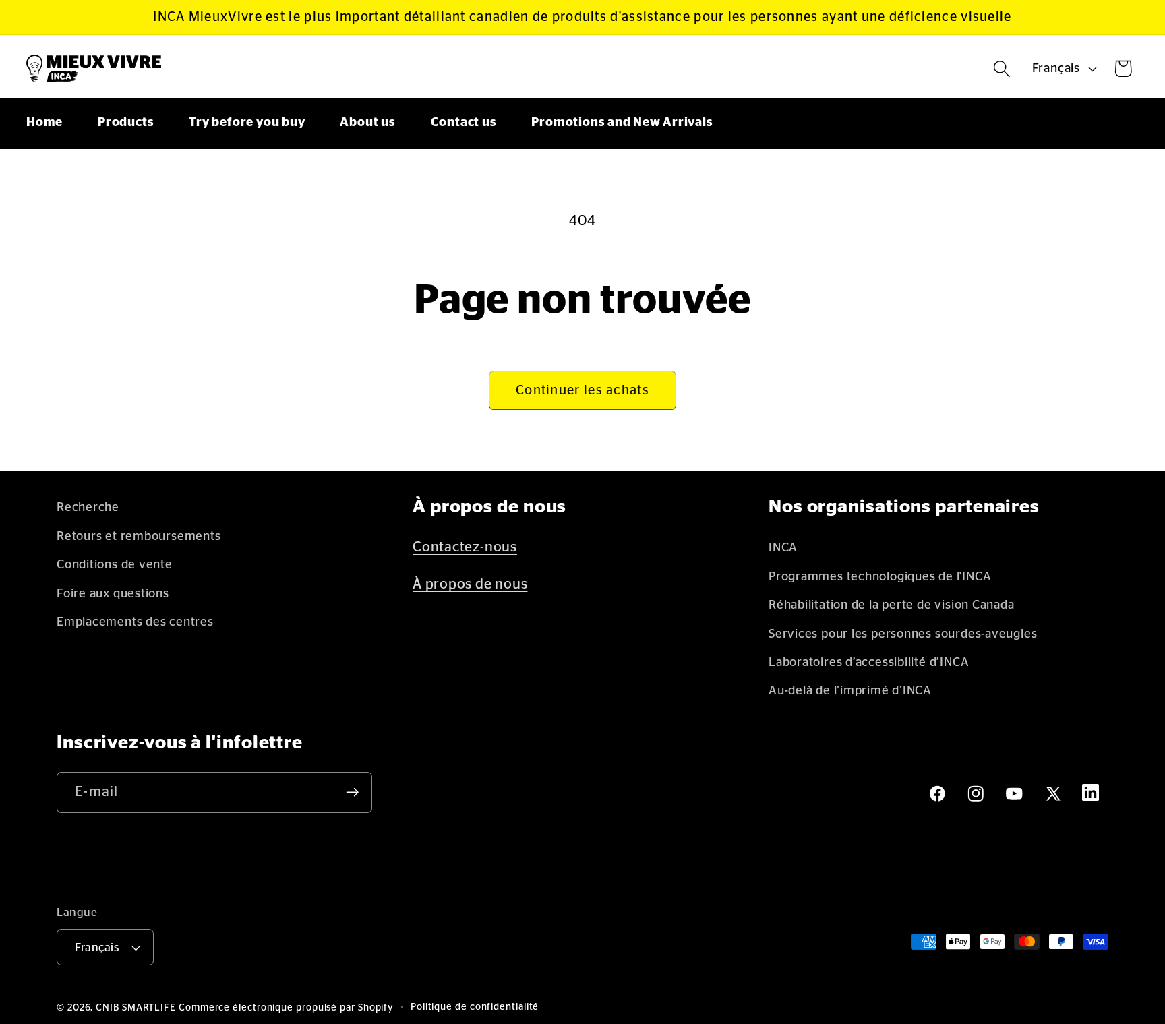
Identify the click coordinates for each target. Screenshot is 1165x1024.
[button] (1002, 68)
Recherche (88, 507)
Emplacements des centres (135, 621)
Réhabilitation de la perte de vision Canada (892, 605)
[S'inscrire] (352, 792)
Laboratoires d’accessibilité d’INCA (869, 662)
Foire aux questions (113, 593)
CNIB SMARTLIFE (136, 1008)
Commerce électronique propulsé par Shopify (286, 1008)
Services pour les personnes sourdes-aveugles (903, 634)
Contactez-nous (465, 547)
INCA (783, 547)
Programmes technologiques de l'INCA (880, 576)
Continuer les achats (582, 390)
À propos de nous (470, 584)
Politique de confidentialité (475, 1007)
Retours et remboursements (139, 536)
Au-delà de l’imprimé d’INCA (850, 690)
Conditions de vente (115, 564)
